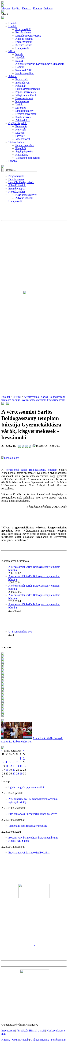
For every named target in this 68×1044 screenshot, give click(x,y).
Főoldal (5, 396)
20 (14, 769)
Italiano (48, 8)
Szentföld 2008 (23, 70)
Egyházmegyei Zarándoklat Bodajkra (29, 852)
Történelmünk (16, 142)
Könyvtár (20, 129)
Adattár (12, 76)
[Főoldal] (2, 6)
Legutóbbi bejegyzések (28, 35)
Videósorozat (22, 138)
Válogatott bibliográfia (27, 157)
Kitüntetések (22, 101)
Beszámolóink (23, 32)
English (16, 8)
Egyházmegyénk (24, 145)
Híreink (12, 23)
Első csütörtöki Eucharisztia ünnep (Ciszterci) (33, 813)
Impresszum (8, 1030)
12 (10, 765)
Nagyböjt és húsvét (25, 194)
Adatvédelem (22, 120)
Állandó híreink (24, 38)
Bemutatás (21, 126)
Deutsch (26, 8)
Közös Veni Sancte (18, 840)
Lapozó (12, 160)
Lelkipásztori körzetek (27, 88)
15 (21, 765)
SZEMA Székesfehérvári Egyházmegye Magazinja (39, 62)
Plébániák (20, 85)
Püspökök (20, 148)
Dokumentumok (24, 98)
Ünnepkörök (22, 48)
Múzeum (20, 132)
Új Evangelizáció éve (20, 631)
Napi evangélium (24, 73)
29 (21, 773)
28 (17, 773)
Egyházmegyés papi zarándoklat (26, 787)
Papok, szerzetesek (25, 91)
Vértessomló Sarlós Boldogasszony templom (31, 469)
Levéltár (19, 135)
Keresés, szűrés (23, 45)
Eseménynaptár (23, 41)
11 (7, 765)
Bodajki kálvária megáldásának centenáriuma (33, 837)
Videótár (20, 57)
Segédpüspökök (24, 151)
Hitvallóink (21, 154)
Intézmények (22, 82)
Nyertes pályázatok (25, 113)
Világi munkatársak (26, 95)
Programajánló (23, 29)
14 (17, 765)
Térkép (19, 104)
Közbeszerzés (23, 117)
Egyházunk (21, 79)
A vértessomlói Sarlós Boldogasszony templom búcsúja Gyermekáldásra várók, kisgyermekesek (33, 398)
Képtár (19, 54)
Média (11, 51)
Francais (37, 8)
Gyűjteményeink (17, 123)
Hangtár (19, 66)
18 (7, 769)
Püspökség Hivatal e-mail (31, 1030)
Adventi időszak (24, 197)
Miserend (20, 107)
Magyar (5, 8)
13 (14, 765)
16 (24, 765)
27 (14, 773)
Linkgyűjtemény (24, 110)
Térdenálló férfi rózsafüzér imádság (27, 825)
